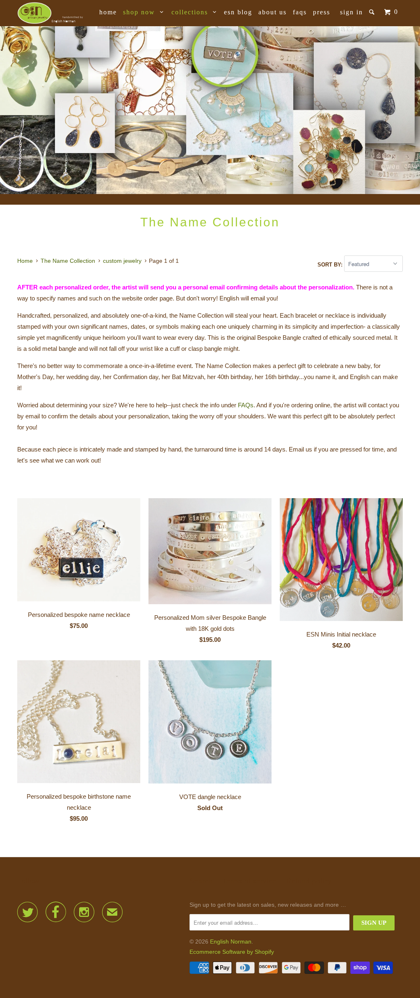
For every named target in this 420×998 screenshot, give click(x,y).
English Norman (230, 941)
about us (272, 12)
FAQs (300, 12)
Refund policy (309, 881)
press (321, 12)
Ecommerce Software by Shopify (231, 951)
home (108, 12)
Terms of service (249, 881)
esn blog (238, 12)
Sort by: (330, 264)
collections (192, 12)
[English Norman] (50, 13)
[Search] (373, 12)
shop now (141, 12)
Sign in (351, 12)
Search (201, 881)
